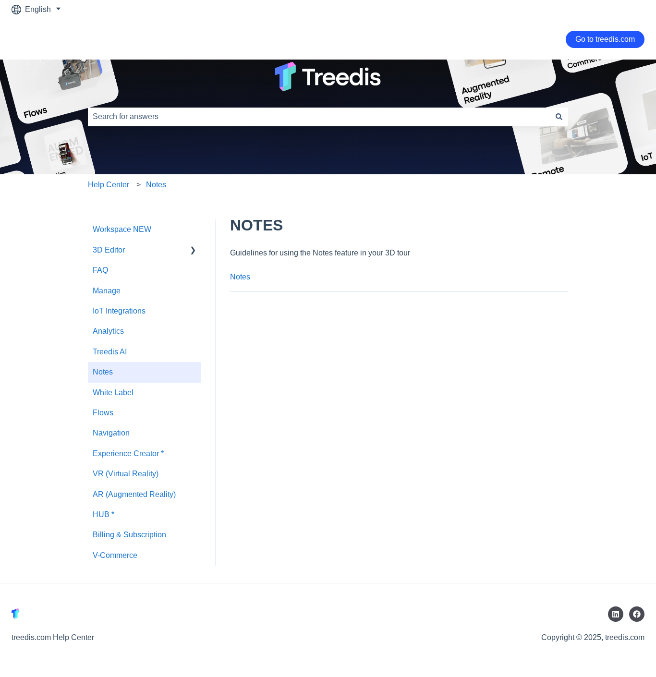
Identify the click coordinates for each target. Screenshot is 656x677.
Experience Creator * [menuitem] (128, 453)
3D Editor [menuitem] (109, 250)
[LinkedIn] (615, 614)
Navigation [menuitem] (111, 433)
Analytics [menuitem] (108, 331)
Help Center (108, 185)
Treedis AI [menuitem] (110, 352)
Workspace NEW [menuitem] (122, 229)
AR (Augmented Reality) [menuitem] (134, 494)
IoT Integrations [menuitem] (119, 311)
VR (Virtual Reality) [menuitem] (125, 474)
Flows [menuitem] (103, 413)
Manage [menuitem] (107, 291)
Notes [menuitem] (103, 372)
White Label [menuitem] (113, 392)
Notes (156, 185)
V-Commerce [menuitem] (115, 555)
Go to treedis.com (605, 39)
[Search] (559, 117)
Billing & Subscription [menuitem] (129, 535)
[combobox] (319, 117)
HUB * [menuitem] (103, 514)
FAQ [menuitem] (100, 270)
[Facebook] (636, 614)
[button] (193, 251)
